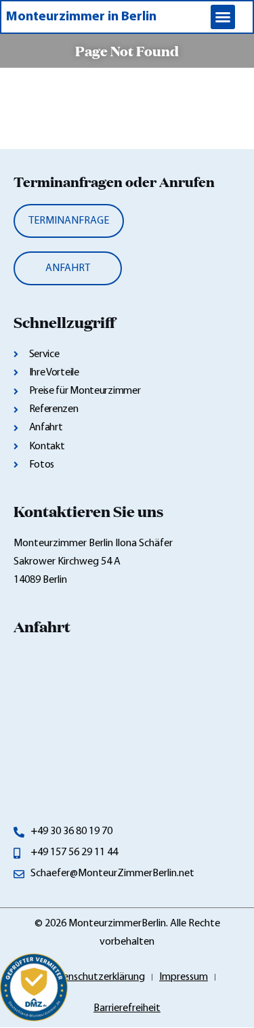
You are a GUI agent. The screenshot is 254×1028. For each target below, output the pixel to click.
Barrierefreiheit (127, 1008)
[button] (223, 17)
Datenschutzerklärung (95, 977)
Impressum (183, 977)
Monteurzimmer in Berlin (81, 17)
